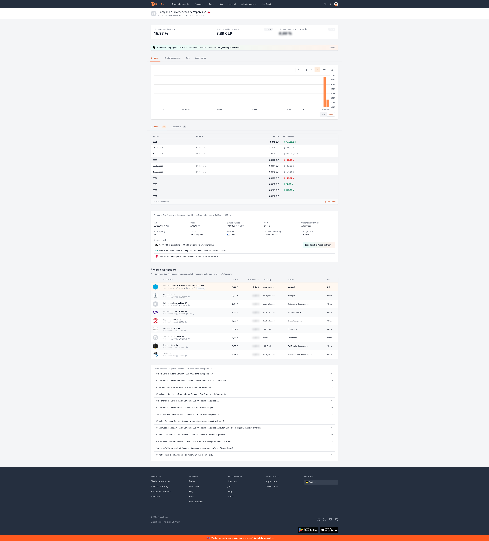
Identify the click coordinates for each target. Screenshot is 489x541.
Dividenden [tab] (158, 127)
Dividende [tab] (155, 58)
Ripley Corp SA (170, 345)
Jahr (323, 114)
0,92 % (235, 329)
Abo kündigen (196, 501)
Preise (211, 4)
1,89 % (235, 354)
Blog (229, 491)
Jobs (229, 486)
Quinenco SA (169, 294)
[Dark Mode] (330, 4)
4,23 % (235, 287)
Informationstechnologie (299, 354)
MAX (324, 69)
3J (312, 69)
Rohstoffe (292, 329)
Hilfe (191, 496)
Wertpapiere (248, 4)
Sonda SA (167, 353)
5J (317, 69)
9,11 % (235, 295)
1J (306, 69)
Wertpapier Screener (161, 491)
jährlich (267, 329)
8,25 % (256, 287)
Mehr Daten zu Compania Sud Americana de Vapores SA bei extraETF (188, 256)
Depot (266, 4)
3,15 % (235, 346)
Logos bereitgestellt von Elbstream (165, 522)
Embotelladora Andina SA (175, 302)
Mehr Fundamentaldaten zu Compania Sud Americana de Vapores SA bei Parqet (193, 250)
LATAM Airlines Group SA (175, 311)
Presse (230, 496)
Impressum (271, 481)
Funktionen (199, 4)
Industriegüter (295, 312)
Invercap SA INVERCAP (173, 336)
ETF (328, 287)
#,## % (285, 33)
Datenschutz (272, 486)
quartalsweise (269, 287)
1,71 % (235, 321)
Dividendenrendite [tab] (173, 58)
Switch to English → (264, 538)
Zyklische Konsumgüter (298, 346)
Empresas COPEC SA (172, 319)
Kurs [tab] (188, 58)
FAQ (191, 491)
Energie (291, 295)
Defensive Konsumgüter (298, 304)
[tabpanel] (244, 92)
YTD (299, 69)
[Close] (485, 537)
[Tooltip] (232, 231)
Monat (331, 114)
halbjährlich (269, 295)
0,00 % (235, 338)
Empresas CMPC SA (171, 328)
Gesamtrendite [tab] (201, 58)
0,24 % (235, 312)
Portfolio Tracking (159, 486)
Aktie (329, 295)
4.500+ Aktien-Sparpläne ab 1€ (186, 245)
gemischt (292, 287)
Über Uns (232, 481)
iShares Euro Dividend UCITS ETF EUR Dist (183, 285)
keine (265, 338)
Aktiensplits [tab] (178, 127)
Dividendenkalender (180, 4)
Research (155, 496)
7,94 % (235, 304)
